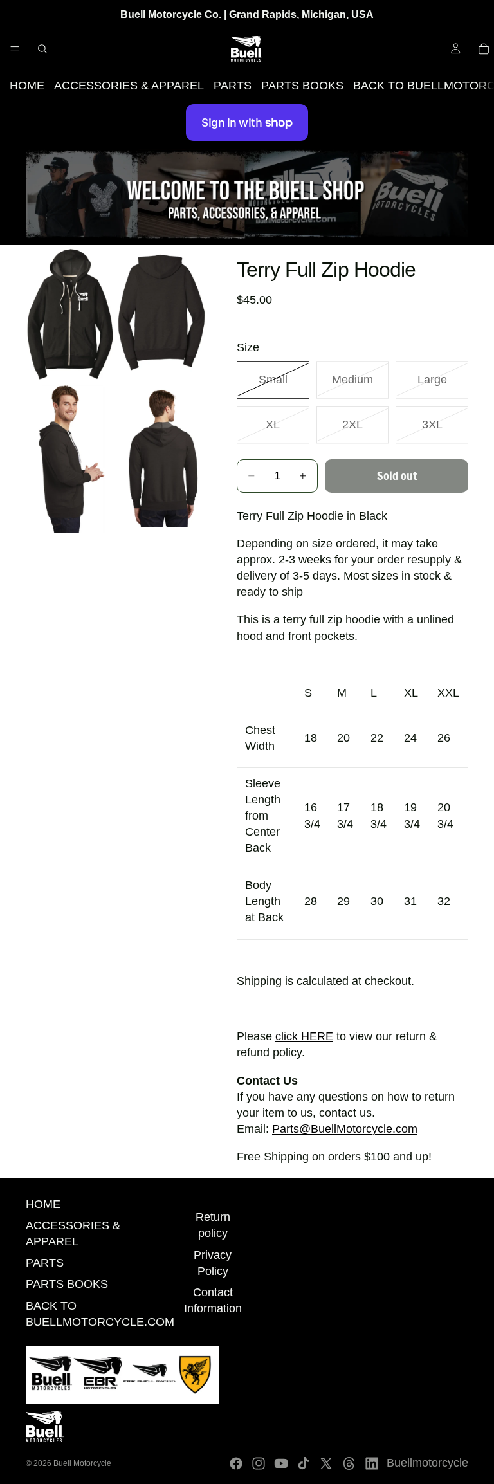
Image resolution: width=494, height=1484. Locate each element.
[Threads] (349, 1463)
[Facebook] (236, 1463)
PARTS (233, 85)
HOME (27, 85)
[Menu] (15, 49)
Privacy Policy (213, 1263)
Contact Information (213, 1300)
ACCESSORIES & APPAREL (129, 85)
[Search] (42, 49)
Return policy (213, 1225)
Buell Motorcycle (82, 1463)
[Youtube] (281, 1463)
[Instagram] (258, 1463)
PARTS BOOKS (302, 85)
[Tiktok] (303, 1463)
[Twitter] (326, 1463)
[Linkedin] (372, 1463)
